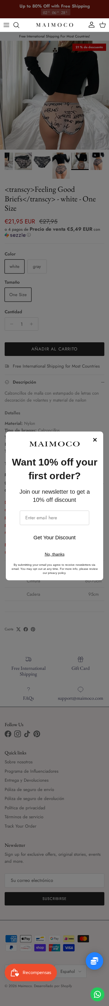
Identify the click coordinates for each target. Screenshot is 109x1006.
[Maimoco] (55, 25)
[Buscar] (19, 25)
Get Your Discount (54, 537)
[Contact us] (97, 994)
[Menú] (6, 25)
